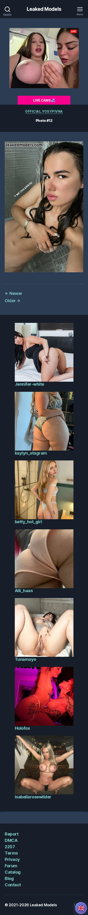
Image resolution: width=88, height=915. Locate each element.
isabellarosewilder (33, 796)
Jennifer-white (29, 384)
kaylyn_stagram (31, 453)
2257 (10, 846)
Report (11, 834)
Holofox (22, 728)
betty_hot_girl (28, 521)
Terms (11, 853)
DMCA (11, 840)
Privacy (12, 859)
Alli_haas (24, 590)
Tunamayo (25, 659)
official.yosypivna (44, 111)
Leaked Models (44, 9)
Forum (11, 865)
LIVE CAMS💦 (44, 100)
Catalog (13, 872)
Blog (9, 878)
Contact (13, 884)
